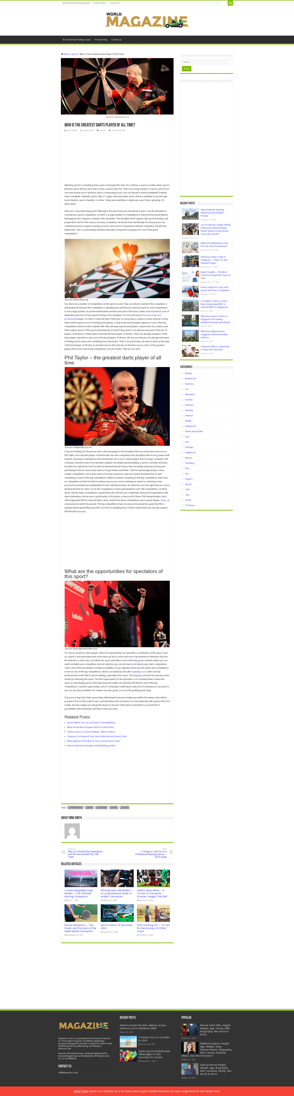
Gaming (189, 410)
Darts (89, 807)
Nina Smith (72, 130)
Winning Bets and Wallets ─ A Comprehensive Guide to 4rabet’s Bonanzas (117, 893)
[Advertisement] (117, 158)
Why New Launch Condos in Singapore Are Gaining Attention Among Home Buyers (216, 319)
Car (187, 389)
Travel (188, 500)
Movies (188, 457)
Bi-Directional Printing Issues (76, 3)
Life (187, 442)
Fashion (189, 399)
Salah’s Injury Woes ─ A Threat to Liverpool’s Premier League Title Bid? (152, 893)
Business (189, 384)
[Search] (230, 3)
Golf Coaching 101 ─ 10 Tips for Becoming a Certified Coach (153, 928)
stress (163, 500)
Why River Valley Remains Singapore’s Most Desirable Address (214, 334)
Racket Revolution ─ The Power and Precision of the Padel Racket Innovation (80, 928)
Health (188, 421)
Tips (187, 494)
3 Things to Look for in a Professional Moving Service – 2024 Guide (151, 853)
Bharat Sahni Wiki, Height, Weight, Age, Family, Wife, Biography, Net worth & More (215, 1030)
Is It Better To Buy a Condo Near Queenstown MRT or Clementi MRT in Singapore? (214, 304)
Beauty (188, 373)
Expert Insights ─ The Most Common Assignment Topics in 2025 (216, 275)
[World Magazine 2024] (147, 20)
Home (66, 54)
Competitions (75, 807)
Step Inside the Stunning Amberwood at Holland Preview (212, 212)
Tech (187, 489)
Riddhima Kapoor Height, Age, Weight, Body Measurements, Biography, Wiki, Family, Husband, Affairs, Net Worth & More (206, 1049)
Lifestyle (189, 447)
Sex (187, 473)
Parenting (189, 463)
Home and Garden (194, 431)
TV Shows (190, 505)
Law (187, 436)
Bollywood (190, 378)
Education (190, 394)
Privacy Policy (99, 3)
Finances (189, 405)
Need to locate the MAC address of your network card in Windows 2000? (143, 1027)
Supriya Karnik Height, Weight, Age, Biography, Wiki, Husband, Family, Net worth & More (215, 1069)
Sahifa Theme (81, 1091)
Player (114, 807)
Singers (188, 479)
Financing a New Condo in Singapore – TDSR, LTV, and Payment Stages (214, 260)
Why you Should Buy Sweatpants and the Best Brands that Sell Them (85, 853)
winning (154, 455)
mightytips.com (138, 671)
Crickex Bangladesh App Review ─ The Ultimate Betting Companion (78, 893)
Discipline (101, 807)
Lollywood (190, 452)
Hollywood (190, 426)
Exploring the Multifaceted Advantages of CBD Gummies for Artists (154, 1054)
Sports (74, 54)
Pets (187, 468)
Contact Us (114, 3)
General (189, 415)
